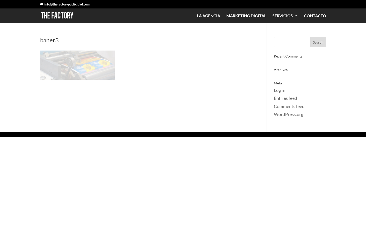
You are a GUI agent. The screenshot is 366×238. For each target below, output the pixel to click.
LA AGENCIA (208, 16)
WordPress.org (288, 114)
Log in (279, 90)
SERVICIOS (282, 16)
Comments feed (289, 106)
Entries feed (285, 98)
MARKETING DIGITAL (246, 16)
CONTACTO (315, 16)
